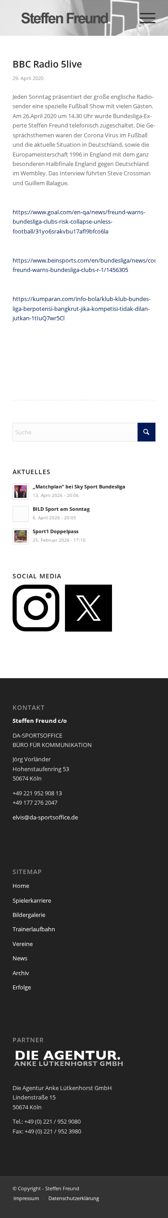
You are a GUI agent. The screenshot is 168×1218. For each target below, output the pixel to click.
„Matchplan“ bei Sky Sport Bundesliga (79, 486)
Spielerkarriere (32, 900)
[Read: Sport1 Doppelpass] (21, 536)
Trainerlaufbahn (34, 929)
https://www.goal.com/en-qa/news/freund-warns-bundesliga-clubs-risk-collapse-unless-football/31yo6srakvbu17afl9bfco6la (79, 221)
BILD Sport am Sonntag (61, 508)
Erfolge (22, 987)
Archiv (21, 973)
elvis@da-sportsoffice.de (45, 817)
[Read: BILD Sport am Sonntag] (21, 514)
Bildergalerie (29, 915)
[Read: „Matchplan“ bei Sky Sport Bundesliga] (21, 492)
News (20, 958)
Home (21, 886)
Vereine (23, 944)
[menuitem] (143, 18)
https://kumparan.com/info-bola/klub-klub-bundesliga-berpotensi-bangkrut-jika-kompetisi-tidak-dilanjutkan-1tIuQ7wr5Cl (82, 308)
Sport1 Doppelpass (55, 531)
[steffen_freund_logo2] (70, 18)
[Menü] (143, 18)
